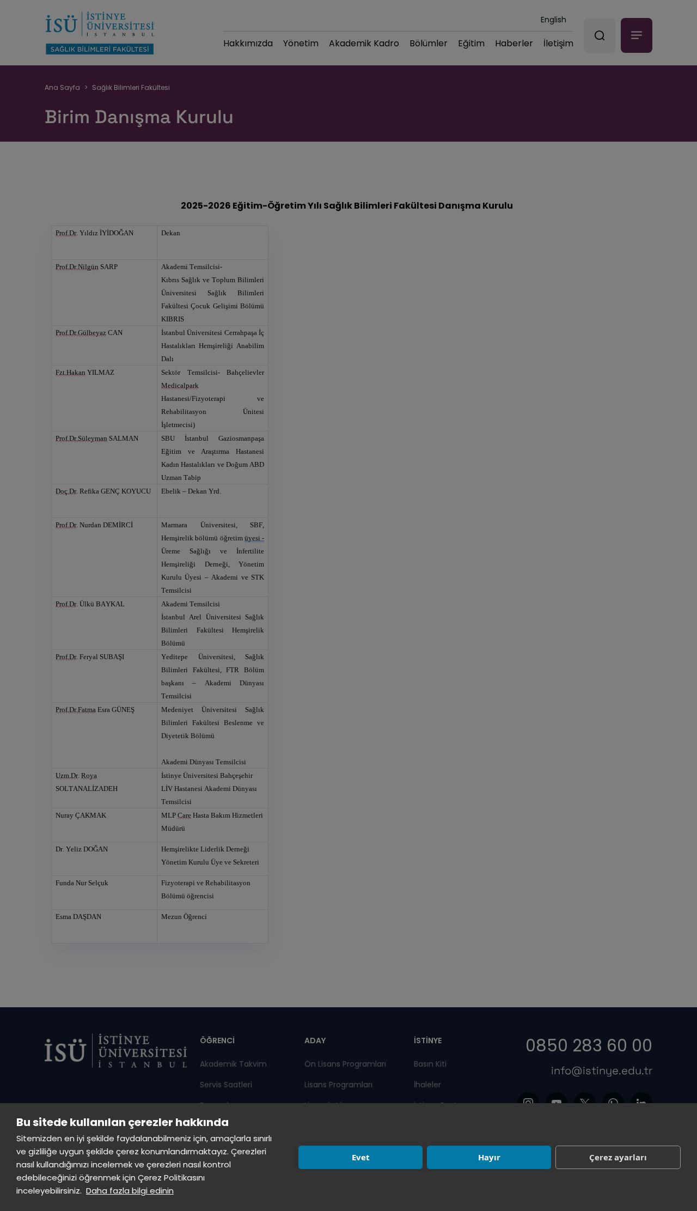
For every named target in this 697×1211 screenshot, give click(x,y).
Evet (361, 1157)
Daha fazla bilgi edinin (130, 1190)
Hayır (489, 1157)
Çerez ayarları (618, 1157)
